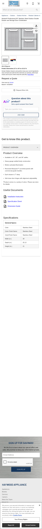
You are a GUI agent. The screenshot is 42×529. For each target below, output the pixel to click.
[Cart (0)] (38, 3)
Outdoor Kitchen (22, 15)
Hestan (12, 82)
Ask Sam (21, 115)
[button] (3, 3)
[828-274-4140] (33, 3)
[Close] (39, 505)
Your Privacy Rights (21, 519)
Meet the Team (7, 499)
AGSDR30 (10, 84)
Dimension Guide (14, 206)
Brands (4, 492)
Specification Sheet (15, 201)
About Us (5, 502)
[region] (21, 515)
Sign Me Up (21, 469)
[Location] (27, 3)
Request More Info (22, 90)
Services (5, 494)
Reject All (11, 525)
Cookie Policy (17, 515)
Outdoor (12, 15)
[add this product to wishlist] (36, 31)
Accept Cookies (30, 525)
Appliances (5, 15)
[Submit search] (37, 10)
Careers (4, 497)
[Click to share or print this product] (36, 26)
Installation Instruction (15, 197)
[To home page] (14, 4)
